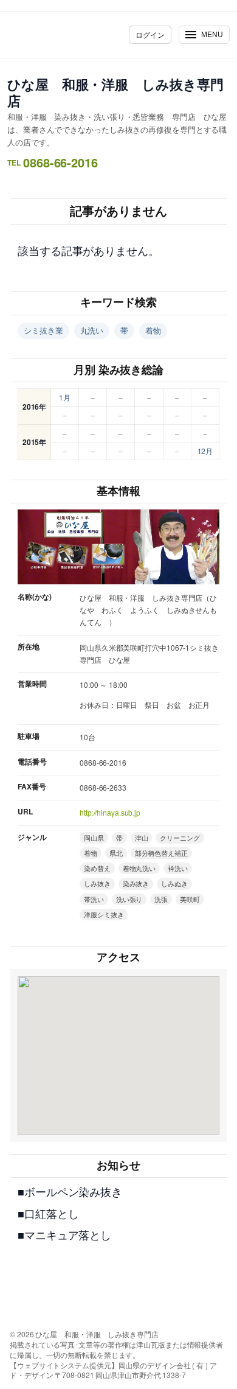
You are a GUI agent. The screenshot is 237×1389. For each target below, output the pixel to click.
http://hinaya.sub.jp (110, 812)
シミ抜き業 (43, 330)
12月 (205, 451)
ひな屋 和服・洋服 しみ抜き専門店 (115, 92)
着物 (153, 330)
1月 (64, 397)
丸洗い (92, 330)
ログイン (150, 34)
